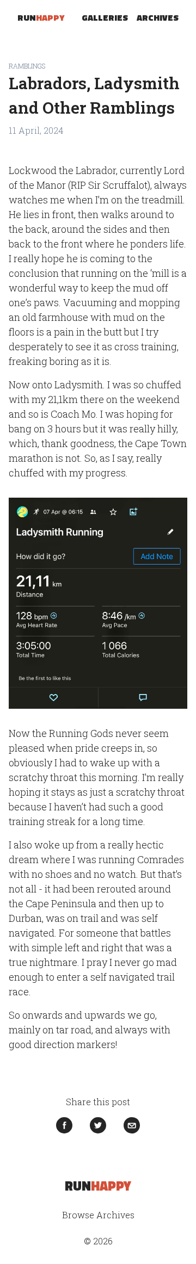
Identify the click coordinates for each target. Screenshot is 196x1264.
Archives (158, 17)
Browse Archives (98, 1214)
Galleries (105, 17)
